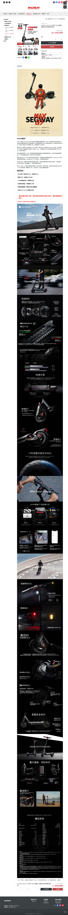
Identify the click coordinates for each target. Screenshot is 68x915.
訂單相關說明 (46, 902)
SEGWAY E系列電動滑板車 (9, 28)
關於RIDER (34, 899)
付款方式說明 (58, 899)
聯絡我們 (34, 901)
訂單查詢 (46, 901)
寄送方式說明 (58, 901)
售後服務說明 (58, 902)
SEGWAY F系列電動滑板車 (9, 31)
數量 (42, 36)
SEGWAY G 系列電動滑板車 (9, 34)
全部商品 (46, 899)
